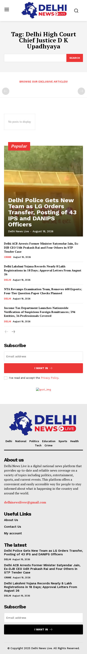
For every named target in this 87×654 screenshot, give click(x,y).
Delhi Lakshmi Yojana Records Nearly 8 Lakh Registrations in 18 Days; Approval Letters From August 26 (42, 270)
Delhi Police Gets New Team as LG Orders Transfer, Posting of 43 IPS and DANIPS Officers (42, 212)
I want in (41, 368)
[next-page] (13, 332)
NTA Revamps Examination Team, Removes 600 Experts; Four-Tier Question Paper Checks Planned (43, 291)
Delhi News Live (18, 231)
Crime (8, 257)
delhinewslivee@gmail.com (25, 502)
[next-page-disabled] (81, 91)
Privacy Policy (49, 377)
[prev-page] (5, 91)
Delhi (7, 279)
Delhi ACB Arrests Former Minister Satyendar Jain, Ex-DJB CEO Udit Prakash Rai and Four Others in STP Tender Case (41, 247)
